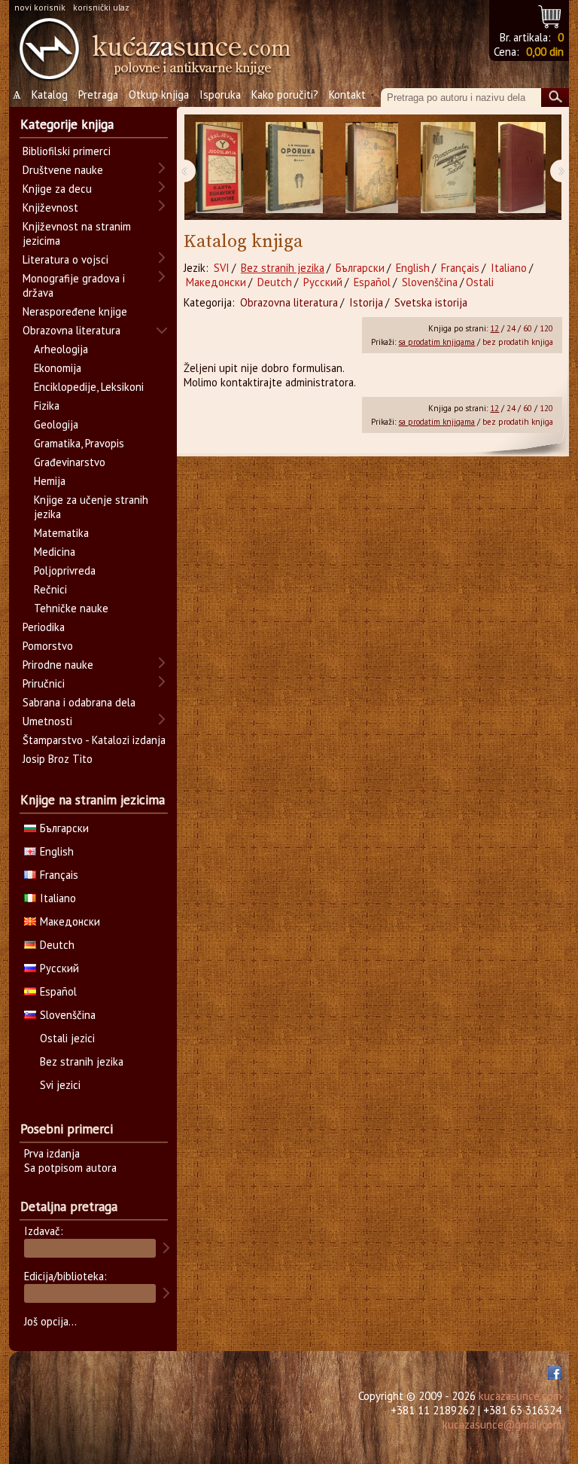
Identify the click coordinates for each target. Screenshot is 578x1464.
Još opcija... (50, 1321)
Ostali (480, 282)
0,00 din (545, 51)
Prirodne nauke (58, 664)
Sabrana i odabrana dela (79, 702)
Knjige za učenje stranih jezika (91, 507)
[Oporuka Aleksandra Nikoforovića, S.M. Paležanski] (294, 167)
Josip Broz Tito (58, 759)
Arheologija (61, 349)
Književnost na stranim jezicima (77, 233)
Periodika (44, 627)
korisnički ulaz (101, 7)
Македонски (216, 282)
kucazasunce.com (520, 1396)
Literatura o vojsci (65, 259)
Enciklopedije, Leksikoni (89, 387)
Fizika (46, 405)
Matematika (61, 533)
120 (546, 328)
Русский (322, 282)
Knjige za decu (57, 188)
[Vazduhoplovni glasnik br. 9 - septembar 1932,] (448, 167)
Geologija (56, 424)
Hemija (49, 481)
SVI (222, 268)
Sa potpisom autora (70, 1168)
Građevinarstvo (69, 462)
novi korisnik (39, 7)
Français (460, 268)
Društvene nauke (63, 170)
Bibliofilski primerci (67, 151)
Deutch (274, 282)
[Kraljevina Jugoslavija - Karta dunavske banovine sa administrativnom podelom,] (219, 167)
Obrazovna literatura (289, 302)
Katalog (50, 94)
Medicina (54, 551)
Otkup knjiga (159, 94)
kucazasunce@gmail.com (502, 1424)
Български (360, 268)
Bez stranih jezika (282, 268)
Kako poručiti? (284, 94)
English (413, 268)
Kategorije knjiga (67, 124)
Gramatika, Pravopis (79, 443)
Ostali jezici (67, 1038)
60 (527, 328)
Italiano (509, 268)
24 (511, 328)
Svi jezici (60, 1085)
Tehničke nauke (71, 608)
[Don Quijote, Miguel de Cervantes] (371, 167)
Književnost (50, 207)
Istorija (366, 302)
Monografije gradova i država (74, 285)
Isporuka (220, 94)
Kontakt (347, 94)
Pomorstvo (48, 646)
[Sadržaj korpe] (550, 14)
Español (372, 282)
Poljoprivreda (65, 570)
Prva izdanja (52, 1153)
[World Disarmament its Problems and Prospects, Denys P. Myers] (522, 167)
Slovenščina (430, 282)
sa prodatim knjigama (436, 342)
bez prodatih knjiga (517, 342)
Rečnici (50, 589)
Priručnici (44, 683)
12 (494, 328)
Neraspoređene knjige (75, 311)
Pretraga (98, 94)
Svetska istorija (430, 302)
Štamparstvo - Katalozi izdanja (94, 740)
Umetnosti (47, 721)
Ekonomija (57, 368)
